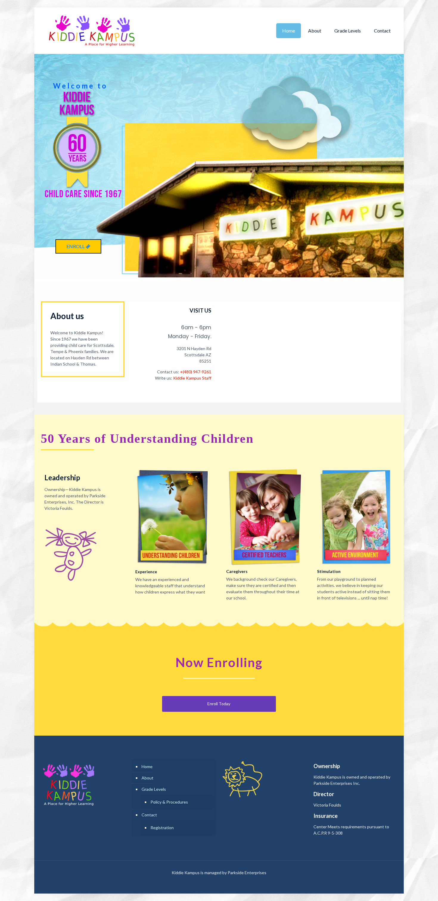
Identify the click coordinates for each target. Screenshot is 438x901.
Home (147, 766)
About (147, 777)
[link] (173, 516)
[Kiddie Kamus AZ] (91, 30)
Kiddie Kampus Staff (192, 377)
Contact (149, 814)
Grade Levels (154, 789)
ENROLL (76, 246)
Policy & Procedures (169, 801)
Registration (162, 827)
